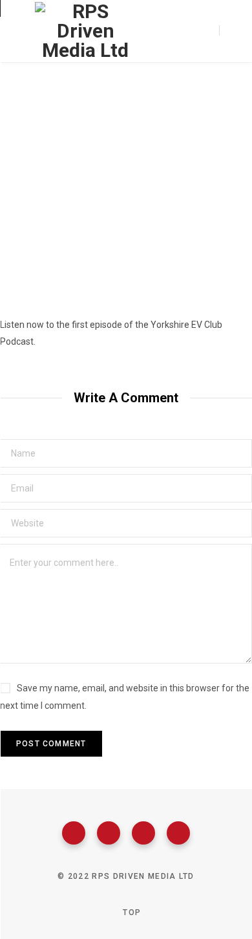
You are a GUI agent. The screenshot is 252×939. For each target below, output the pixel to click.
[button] (126, 276)
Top (130, 912)
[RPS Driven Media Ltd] (85, 31)
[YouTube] (178, 833)
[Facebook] (73, 833)
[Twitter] (108, 833)
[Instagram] (143, 833)
